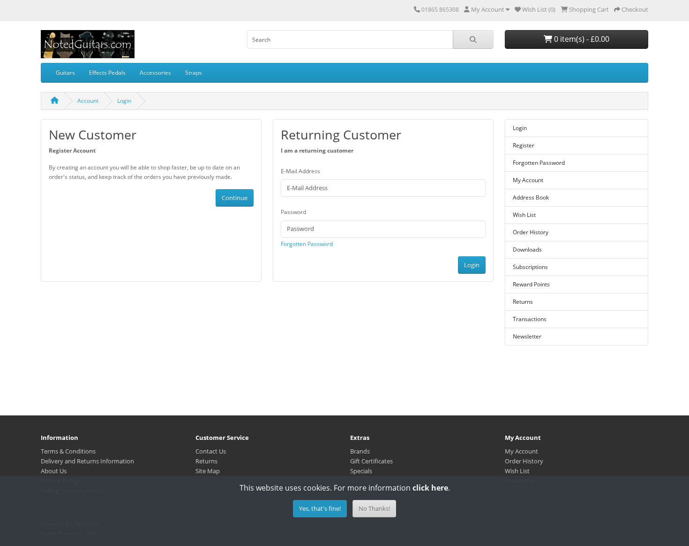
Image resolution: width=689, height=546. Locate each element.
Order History (530, 232)
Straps (193, 73)
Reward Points (531, 284)
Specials (361, 471)
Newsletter (527, 336)
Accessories (155, 73)
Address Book (531, 197)
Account (87, 101)
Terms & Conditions (68, 451)
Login (124, 101)
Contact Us (210, 451)
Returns (523, 302)
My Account (528, 180)
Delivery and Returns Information (87, 461)
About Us (54, 471)
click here (430, 488)
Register (523, 145)
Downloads (527, 250)
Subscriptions (530, 267)
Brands (360, 451)
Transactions (530, 319)
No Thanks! (374, 508)
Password (293, 212)
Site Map (207, 471)
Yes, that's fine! (320, 508)
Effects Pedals (107, 73)
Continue (234, 197)
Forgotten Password (307, 244)
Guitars (65, 73)
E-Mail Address (300, 171)
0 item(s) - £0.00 (580, 39)
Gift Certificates (371, 461)
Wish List (524, 215)
